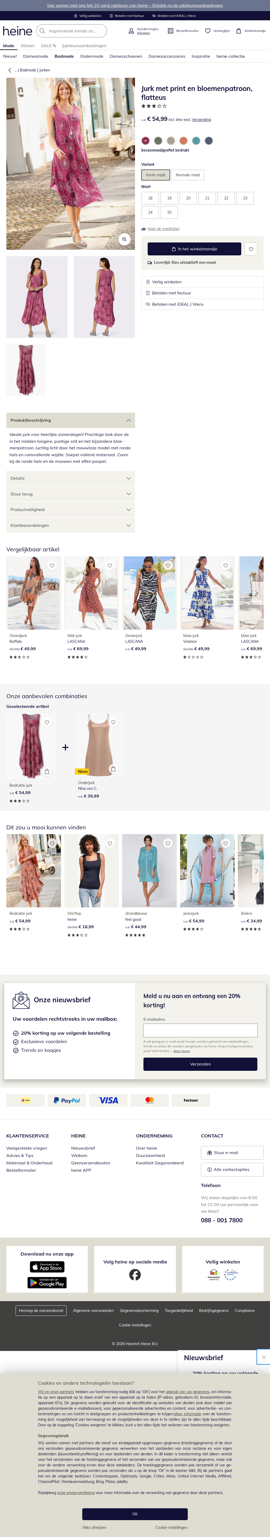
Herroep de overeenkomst (41, 1310)
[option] (145, 141)
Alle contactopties (231, 1169)
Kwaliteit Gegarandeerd (160, 1162)
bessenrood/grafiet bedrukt (165, 150)
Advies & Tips (19, 1155)
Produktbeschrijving (31, 420)
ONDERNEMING (154, 1136)
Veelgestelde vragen (26, 1148)
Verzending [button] (201, 119)
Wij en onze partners (56, 1391)
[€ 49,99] (33, 593)
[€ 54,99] (33, 870)
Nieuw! (10, 56)
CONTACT (212, 1136)
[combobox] (80, 31)
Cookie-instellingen (171, 1527)
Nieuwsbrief (83, 1148)
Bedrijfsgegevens (214, 1310)
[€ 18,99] (91, 870)
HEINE (78, 1136)
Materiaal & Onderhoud (29, 1162)
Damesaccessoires (166, 56)
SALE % (48, 45)
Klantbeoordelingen (30, 525)
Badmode (64, 56)
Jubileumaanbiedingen (84, 45)
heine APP (81, 1170)
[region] (135, 1455)
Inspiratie (201, 56)
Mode (8, 45)
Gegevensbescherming (139, 1310)
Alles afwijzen (94, 1527)
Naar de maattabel (163, 229)
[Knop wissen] (101, 31)
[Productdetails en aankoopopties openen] (47, 771)
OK (135, 1514)
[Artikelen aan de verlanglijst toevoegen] (250, 248)
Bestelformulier (21, 1170)
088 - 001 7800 (222, 1220)
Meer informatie (187, 1414)
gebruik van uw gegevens (187, 1391)
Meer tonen (181, 1051)
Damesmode (35, 56)
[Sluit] (264, 1356)
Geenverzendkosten (90, 1162)
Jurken (44, 70)
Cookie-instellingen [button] (135, 1325)
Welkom (79, 1155)
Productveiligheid (28, 509)
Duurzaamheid (150, 1155)
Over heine (146, 1148)
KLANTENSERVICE (27, 1136)
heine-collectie (230, 56)
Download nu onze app (47, 1254)
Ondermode (91, 56)
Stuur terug (22, 494)
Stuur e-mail (226, 1154)
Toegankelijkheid (179, 1310)
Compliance (245, 1310)
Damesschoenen (126, 56)
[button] (8, 70)
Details (18, 478)
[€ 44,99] (149, 870)
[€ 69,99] (91, 593)
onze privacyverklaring (76, 1492)
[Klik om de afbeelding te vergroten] (124, 239)
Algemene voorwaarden (93, 1310)
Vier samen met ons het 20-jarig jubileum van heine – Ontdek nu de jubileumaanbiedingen (135, 5)
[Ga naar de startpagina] (17, 30)
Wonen (28, 45)
